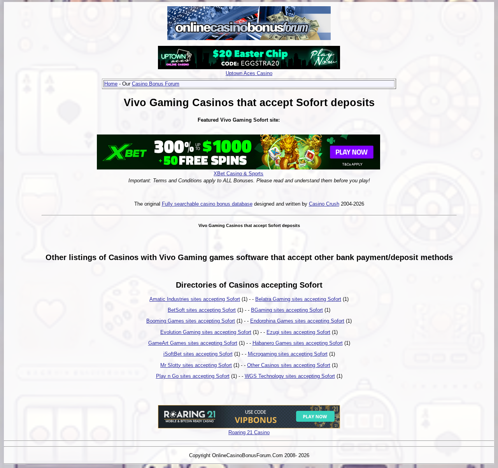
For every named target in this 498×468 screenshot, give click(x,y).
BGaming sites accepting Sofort (287, 310)
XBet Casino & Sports (238, 173)
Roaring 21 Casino (249, 432)
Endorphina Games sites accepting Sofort (297, 321)
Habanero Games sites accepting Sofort (298, 343)
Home (110, 84)
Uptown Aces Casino (249, 73)
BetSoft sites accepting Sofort (202, 310)
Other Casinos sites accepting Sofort (288, 365)
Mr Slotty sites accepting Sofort (196, 365)
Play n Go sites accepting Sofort (193, 376)
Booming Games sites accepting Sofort (190, 321)
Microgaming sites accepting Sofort (288, 354)
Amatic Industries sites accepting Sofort (194, 299)
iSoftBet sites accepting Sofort (198, 354)
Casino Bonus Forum (155, 84)
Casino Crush (324, 204)
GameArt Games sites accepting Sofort (192, 343)
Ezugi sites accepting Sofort (298, 332)
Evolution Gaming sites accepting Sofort (205, 332)
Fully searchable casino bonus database (207, 204)
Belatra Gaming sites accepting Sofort (298, 299)
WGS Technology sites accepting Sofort (290, 376)
